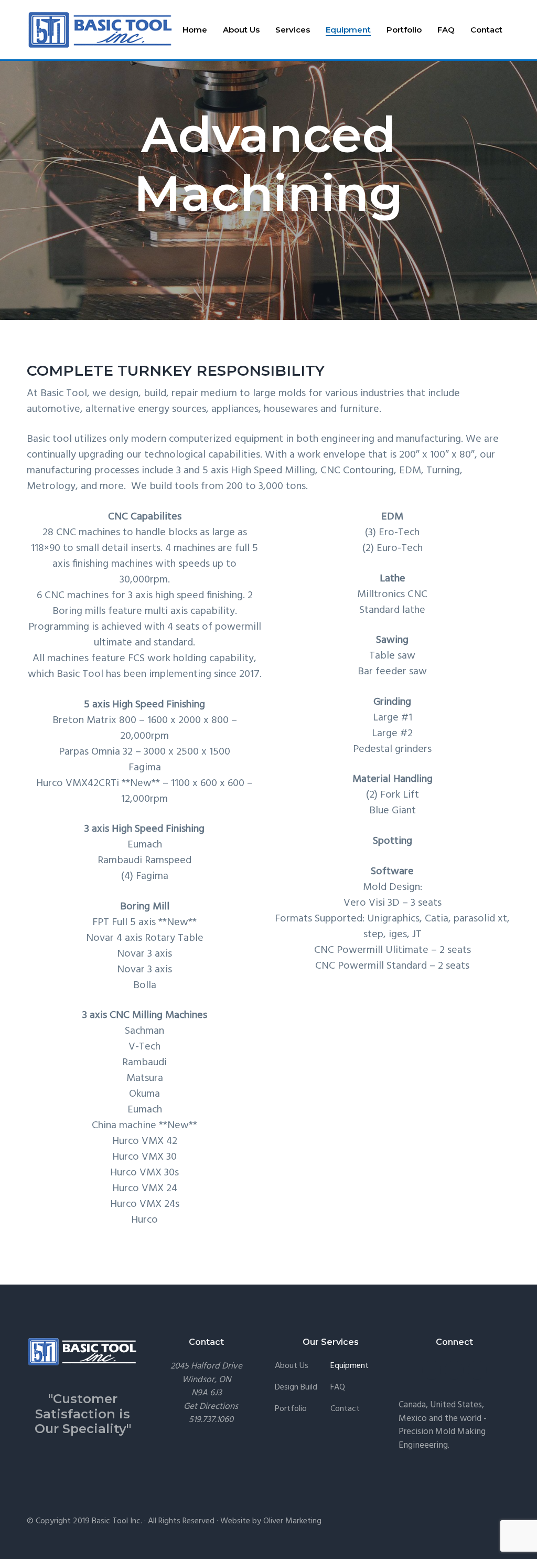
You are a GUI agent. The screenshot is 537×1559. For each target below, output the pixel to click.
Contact (345, 1409)
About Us (291, 1366)
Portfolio (291, 1409)
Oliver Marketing (292, 1521)
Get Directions (211, 1406)
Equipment (349, 1366)
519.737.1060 (211, 1420)
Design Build (296, 1387)
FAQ (337, 1387)
